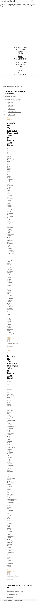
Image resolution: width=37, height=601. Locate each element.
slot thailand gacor (12, 594)
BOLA (20, 55)
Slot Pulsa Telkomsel (15, 112)
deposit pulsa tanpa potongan (15, 591)
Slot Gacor (12, 96)
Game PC (9, 351)
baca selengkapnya (11, 337)
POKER (20, 53)
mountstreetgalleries (12, 343)
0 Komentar (10, 345)
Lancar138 (12, 115)
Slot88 (11, 103)
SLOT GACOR (20, 49)
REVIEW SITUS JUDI (20, 47)
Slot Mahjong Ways (15, 99)
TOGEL (20, 57)
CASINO (20, 51)
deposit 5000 (10, 597)
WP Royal (20, 600)
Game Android (9, 118)
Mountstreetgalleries (7, 1)
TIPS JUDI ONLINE (20, 59)
